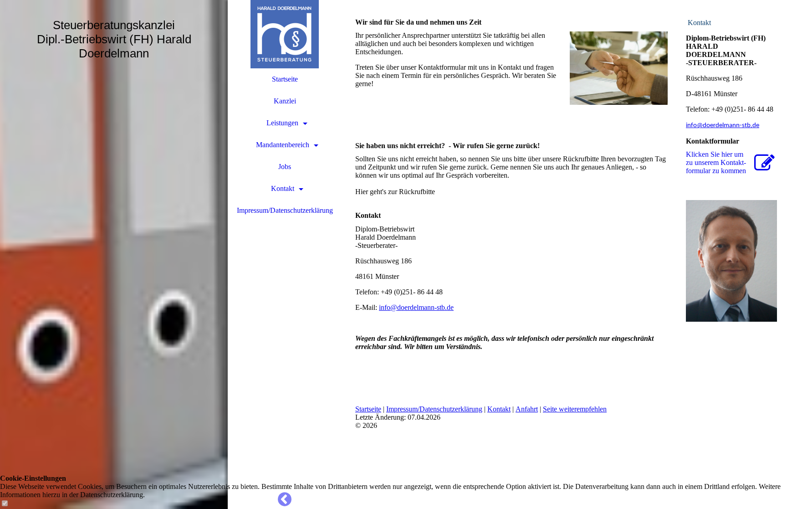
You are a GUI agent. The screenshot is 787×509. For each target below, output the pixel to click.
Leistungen (282, 123)
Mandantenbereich (282, 145)
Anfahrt (527, 409)
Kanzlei (285, 101)
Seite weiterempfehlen (575, 409)
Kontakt (282, 188)
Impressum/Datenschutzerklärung (285, 210)
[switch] (4, 504)
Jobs (284, 166)
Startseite (285, 79)
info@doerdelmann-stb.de (416, 307)
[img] (114, 254)
